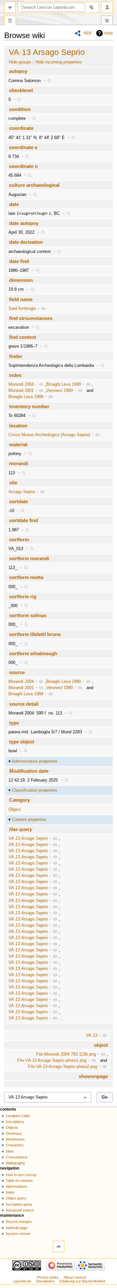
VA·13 (91, 1035)
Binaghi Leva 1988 (25, 397)
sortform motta (26, 577)
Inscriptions (15, 1122)
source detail (23, 704)
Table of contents (19, 1181)
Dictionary (14, 1133)
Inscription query (19, 1204)
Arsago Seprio (21, 492)
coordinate (21, 128)
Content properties (29, 819)
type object (21, 741)
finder (15, 356)
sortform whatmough (33, 653)
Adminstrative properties (35, 761)
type (14, 723)
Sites (10, 1151)
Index (10, 1192)
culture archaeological (34, 185)
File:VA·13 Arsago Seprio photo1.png (51, 1060)
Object (14, 809)
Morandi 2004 (21, 384)
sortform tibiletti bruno (35, 634)
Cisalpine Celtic (18, 1116)
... (61, 1018)
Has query (20, 829)
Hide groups (20, 62)
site (13, 482)
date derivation (26, 242)
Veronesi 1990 (59, 390)
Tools (106, 21)
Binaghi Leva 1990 (63, 384)
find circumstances (30, 318)
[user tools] (107, 7)
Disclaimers (45, 1281)
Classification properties (34, 790)
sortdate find (23, 520)
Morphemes (15, 1139)
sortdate (18, 501)
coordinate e (23, 147)
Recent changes (19, 1222)
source (17, 672)
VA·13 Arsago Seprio (47, 52)
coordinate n (23, 166)
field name (20, 299)
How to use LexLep (21, 1175)
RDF (88, 33)
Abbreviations (16, 1186)
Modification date (28, 771)
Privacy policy (48, 1277)
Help (108, 33)
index (15, 375)
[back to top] (58, 1246)
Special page (10, 21)
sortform (19, 539)
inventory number (29, 406)
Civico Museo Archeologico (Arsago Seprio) (49, 435)
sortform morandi (29, 558)
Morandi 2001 (21, 390)
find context (22, 337)
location (18, 425)
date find (19, 261)
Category (19, 800)
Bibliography (15, 1163)
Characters (15, 1145)
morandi (18, 463)
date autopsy (23, 223)
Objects (12, 1127)
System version (18, 1234)
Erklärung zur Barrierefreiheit (82, 1281)
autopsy (18, 71)
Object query (16, 1198)
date (14, 204)
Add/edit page (16, 1228)
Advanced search (20, 1210)
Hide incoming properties (58, 62)
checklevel (21, 90)
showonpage (93, 1076)
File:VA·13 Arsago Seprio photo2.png (62, 1066)
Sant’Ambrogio (22, 308)
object (101, 1045)
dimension (21, 280)
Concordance (16, 1157)
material (18, 444)
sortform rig (22, 596)
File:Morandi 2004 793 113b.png (66, 1054)
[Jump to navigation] (10, 7)
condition (20, 109)
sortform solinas (27, 615)
